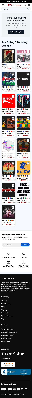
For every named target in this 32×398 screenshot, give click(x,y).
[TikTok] (18, 353)
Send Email (25, 244)
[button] (13, 51)
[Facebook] (2, 353)
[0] (29, 5)
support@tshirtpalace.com (8, 257)
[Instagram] (6, 353)
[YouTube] (22, 353)
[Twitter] (10, 353)
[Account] (25, 5)
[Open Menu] (3, 5)
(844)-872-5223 (23, 257)
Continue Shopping (16, 32)
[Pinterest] (14, 353)
